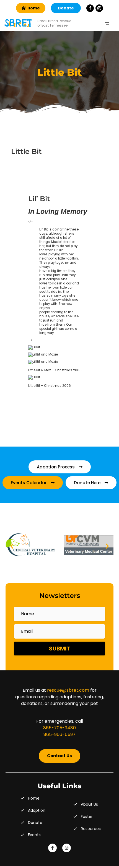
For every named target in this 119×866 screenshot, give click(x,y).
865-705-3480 (59, 728)
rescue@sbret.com (68, 690)
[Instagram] (99, 8)
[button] (11, 545)
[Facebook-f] (90, 8)
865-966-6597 (59, 734)
